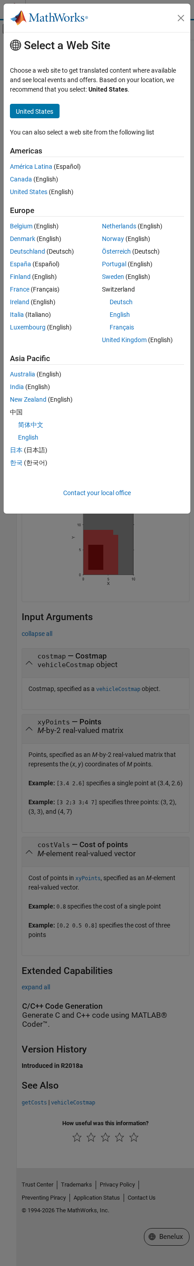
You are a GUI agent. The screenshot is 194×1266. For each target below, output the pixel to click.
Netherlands (119, 226)
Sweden (113, 276)
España (20, 264)
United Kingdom (124, 339)
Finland (20, 276)
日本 (16, 450)
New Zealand (28, 399)
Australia (22, 374)
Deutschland (27, 251)
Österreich (116, 251)
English (120, 314)
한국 (16, 462)
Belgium (21, 226)
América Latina (31, 166)
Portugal (114, 264)
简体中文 (30, 424)
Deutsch (121, 302)
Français (122, 327)
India (17, 386)
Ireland (19, 302)
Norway (113, 238)
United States (28, 191)
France (19, 289)
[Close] (181, 18)
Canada (21, 179)
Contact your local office (97, 492)
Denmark (22, 238)
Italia (17, 314)
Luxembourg (28, 327)
